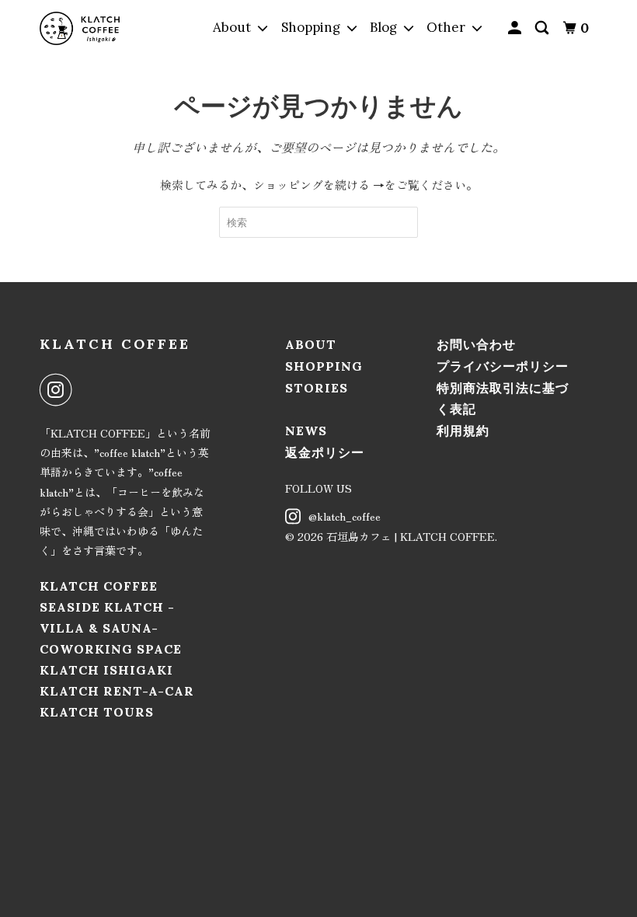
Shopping (324, 366)
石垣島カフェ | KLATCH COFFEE (410, 536)
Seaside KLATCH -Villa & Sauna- (107, 617)
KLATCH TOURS (97, 712)
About (310, 344)
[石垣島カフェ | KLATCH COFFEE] (80, 28)
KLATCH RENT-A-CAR (117, 691)
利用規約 (463, 430)
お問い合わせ (476, 344)
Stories (316, 388)
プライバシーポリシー (503, 366)
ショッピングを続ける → (319, 184)
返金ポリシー (324, 452)
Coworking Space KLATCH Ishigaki (111, 659)
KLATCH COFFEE (115, 344)
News (306, 430)
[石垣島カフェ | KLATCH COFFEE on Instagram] (59, 390)
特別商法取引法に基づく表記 (503, 398)
